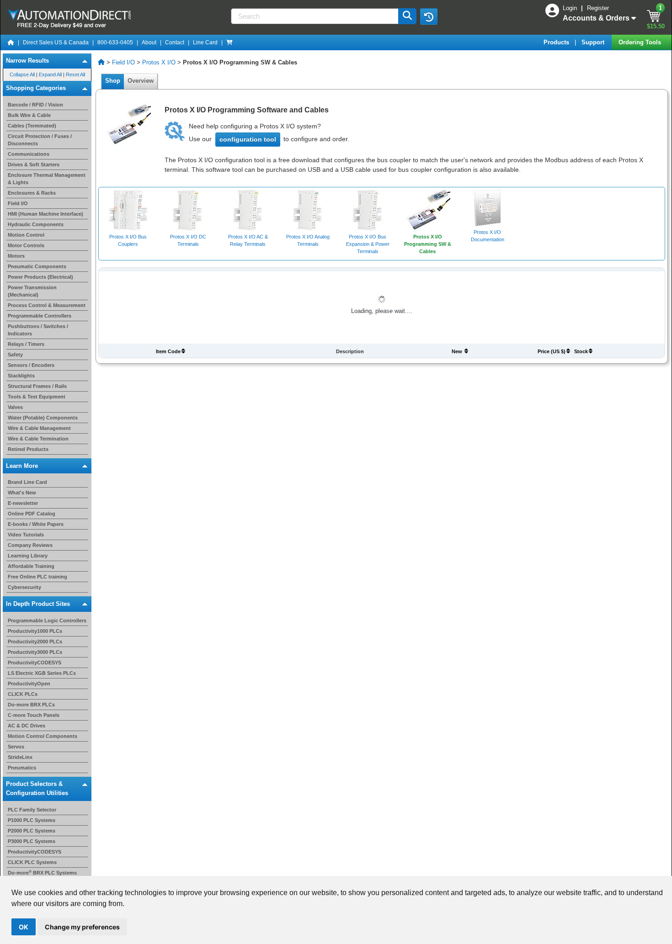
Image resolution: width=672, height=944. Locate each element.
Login (571, 8)
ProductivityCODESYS (34, 662)
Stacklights (21, 375)
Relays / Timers (26, 344)
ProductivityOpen (29, 683)
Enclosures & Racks (32, 193)
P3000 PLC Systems (31, 841)
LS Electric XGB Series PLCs (42, 673)
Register (598, 8)
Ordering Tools (641, 42)
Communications (28, 154)
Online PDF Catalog (31, 513)
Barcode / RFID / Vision (35, 104)
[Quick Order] (229, 42)
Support (593, 42)
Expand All (50, 74)
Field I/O (18, 203)
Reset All (75, 74)
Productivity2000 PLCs (35, 641)
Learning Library (28, 555)
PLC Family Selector (32, 809)
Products (557, 42)
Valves (15, 407)
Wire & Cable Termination (38, 438)
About (149, 42)
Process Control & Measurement (46, 305)
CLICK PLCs (22, 694)
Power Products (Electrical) (40, 277)
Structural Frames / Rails (37, 386)
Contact (174, 42)
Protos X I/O (159, 62)
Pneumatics (22, 767)
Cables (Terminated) (32, 125)
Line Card (205, 42)
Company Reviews (30, 545)
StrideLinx (20, 757)
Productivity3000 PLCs (35, 652)
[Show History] (428, 16)
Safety (15, 354)
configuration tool (247, 139)
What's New (22, 492)
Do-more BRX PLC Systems (42, 872)
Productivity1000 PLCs (35, 631)
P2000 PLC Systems (31, 830)
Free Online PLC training (37, 576)
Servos (16, 746)
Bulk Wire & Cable (29, 115)
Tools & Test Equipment (36, 396)
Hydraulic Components (36, 224)
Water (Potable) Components (43, 417)
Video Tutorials (26, 534)
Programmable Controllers (39, 315)
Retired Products (28, 449)
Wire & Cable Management (39, 428)
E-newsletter (23, 503)
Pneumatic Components (37, 266)
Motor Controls (26, 245)
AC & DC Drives (26, 725)
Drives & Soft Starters (33, 164)
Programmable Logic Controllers (47, 620)
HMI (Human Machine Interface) (45, 214)
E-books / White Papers (36, 524)
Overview (140, 80)
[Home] (11, 42)
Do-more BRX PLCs (31, 704)
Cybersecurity (24, 587)
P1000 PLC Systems (31, 820)
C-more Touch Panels (33, 715)
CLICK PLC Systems (32, 862)
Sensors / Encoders (31, 365)
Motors (16, 256)
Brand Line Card (27, 482)
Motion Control (26, 235)
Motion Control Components (42, 736)
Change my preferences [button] (82, 927)
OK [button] (23, 927)
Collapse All (22, 74)
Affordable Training (31, 566)
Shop (112, 80)
